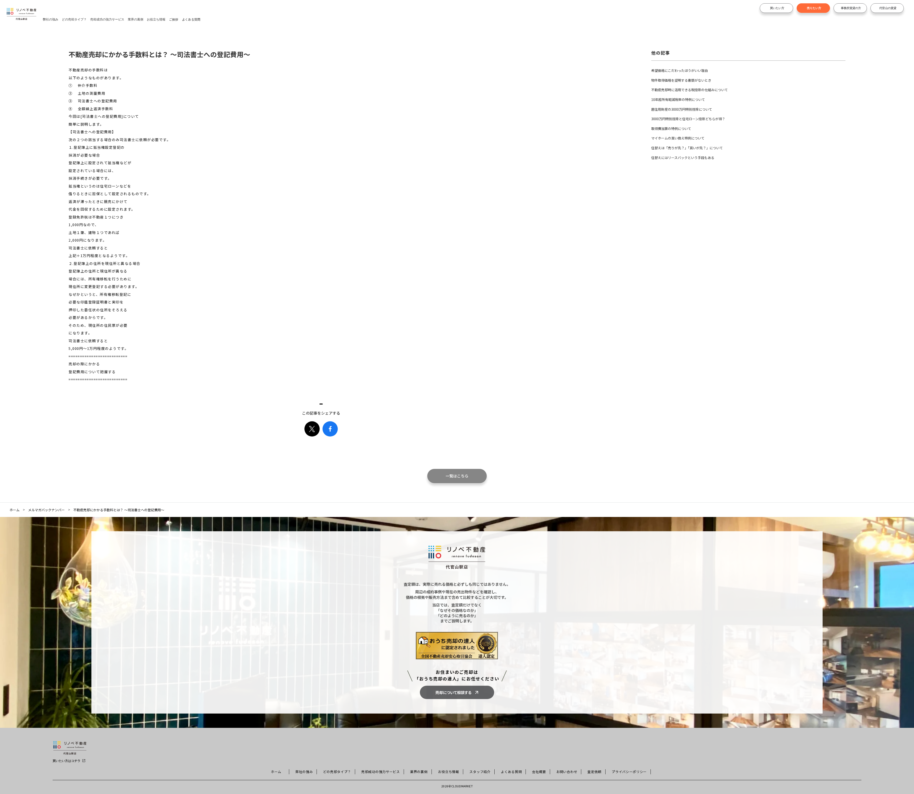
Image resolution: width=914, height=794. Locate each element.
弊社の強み (50, 19)
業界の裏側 (135, 19)
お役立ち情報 (156, 19)
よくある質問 (191, 19)
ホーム (15, 509)
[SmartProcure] (70, 750)
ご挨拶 (173, 19)
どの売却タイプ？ (74, 19)
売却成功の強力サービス (107, 19)
